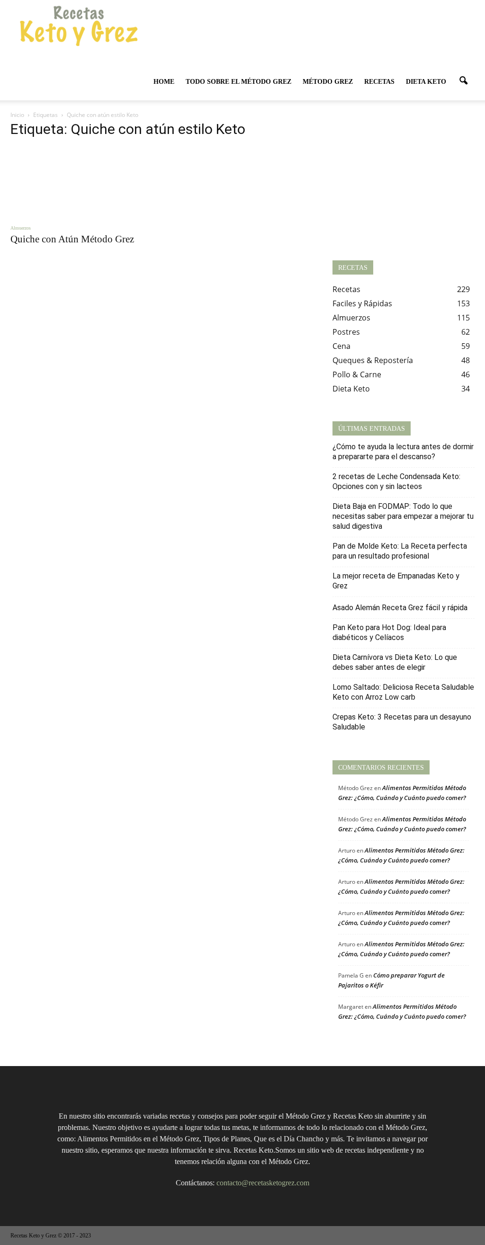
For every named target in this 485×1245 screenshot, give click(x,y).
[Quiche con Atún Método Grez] (81, 182)
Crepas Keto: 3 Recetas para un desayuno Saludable (401, 721)
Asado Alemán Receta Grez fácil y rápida (399, 607)
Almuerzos (20, 228)
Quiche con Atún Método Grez (72, 239)
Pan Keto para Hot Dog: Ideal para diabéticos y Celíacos (389, 632)
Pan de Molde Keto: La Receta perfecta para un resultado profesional (399, 551)
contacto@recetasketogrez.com (262, 1183)
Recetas (379, 81)
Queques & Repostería (372, 360)
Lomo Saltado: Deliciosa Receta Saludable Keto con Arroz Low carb (403, 692)
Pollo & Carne (356, 374)
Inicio (17, 115)
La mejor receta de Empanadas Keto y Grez (395, 580)
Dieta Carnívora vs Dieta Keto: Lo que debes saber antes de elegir (394, 662)
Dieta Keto (426, 81)
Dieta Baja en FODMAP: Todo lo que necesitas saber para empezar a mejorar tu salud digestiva (403, 516)
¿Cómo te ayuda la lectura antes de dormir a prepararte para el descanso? (403, 451)
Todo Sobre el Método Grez (238, 81)
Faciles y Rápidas (362, 303)
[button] (463, 81)
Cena (341, 346)
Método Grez (328, 81)
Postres (346, 332)
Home (163, 81)
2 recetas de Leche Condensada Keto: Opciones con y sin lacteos (396, 481)
